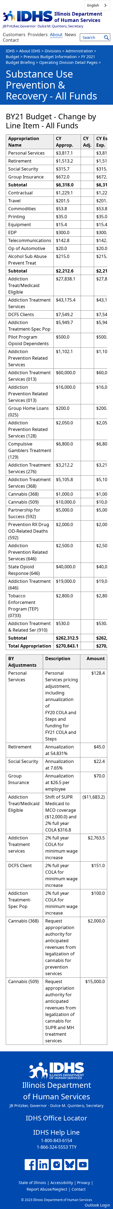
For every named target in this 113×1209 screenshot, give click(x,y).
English (93, 5)
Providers (38, 35)
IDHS (10, 50)
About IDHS (29, 50)
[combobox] (97, 5)
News (70, 35)
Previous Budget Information (50, 56)
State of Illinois (32, 1182)
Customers (14, 35)
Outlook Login (97, 1205)
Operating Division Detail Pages (68, 62)
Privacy (83, 1182)
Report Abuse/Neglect (47, 1189)
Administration (79, 50)
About (56, 35)
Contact (11, 40)
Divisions (53, 50)
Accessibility (61, 1182)
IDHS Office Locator (56, 1117)
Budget (12, 56)
